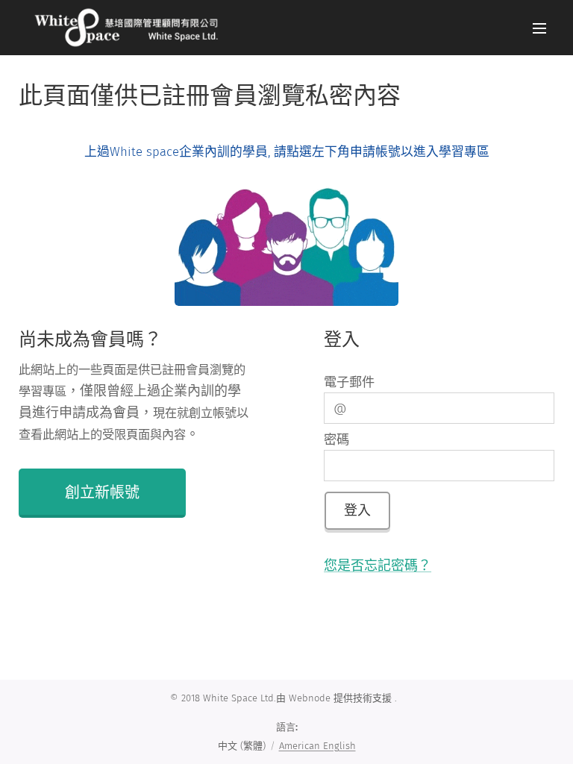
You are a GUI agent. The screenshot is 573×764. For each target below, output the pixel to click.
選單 (539, 28)
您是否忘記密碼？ (377, 565)
